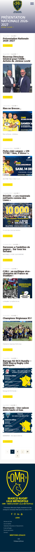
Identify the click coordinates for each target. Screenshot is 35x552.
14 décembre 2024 (7, 148)
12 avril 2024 (6, 358)
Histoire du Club (8, 521)
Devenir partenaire (8, 530)
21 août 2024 (6, 268)
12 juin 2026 (6, 36)
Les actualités (7, 523)
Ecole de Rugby (8, 528)
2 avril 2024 (6, 405)
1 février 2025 (6, 105)
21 (27, 451)
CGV (19, 539)
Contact (6, 532)
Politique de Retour (19, 541)
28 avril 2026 (6, 54)
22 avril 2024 (6, 315)
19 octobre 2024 (7, 244)
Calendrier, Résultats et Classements (13, 526)
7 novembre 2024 (7, 193)
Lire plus (7, 45)
